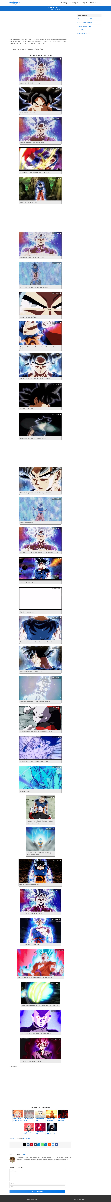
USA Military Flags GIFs (85, 22)
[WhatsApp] (42, 1144)
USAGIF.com (53, 9)
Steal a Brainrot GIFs (84, 26)
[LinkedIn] (45, 1144)
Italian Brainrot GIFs (84, 33)
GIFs (28, 1138)
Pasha (12, 1138)
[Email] (24, 1144)
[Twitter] (53, 1144)
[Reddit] (49, 1144)
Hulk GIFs (81, 30)
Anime (58, 9)
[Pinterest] (31, 1144)
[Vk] (28, 1144)
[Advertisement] (40, 25)
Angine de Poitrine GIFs (85, 19)
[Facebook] (56, 1144)
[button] (99, 2)
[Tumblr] (35, 1144)
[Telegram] (38, 1144)
